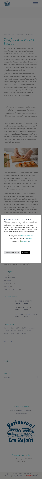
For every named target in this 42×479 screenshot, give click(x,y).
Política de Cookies (27, 236)
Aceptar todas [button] (25, 252)
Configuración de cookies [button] (12, 252)
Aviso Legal (28, 238)
